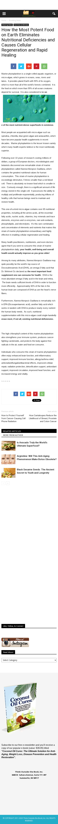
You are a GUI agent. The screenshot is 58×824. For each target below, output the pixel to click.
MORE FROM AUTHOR (13, 435)
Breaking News (7, 25)
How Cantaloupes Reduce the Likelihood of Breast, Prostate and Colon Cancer (43, 418)
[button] (54, 13)
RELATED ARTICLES (12, 431)
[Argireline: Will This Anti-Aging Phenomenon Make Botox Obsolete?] (8, 459)
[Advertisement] (29, 4)
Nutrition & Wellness (21, 25)
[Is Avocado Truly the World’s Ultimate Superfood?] (8, 446)
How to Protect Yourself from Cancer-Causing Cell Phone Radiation (13, 418)
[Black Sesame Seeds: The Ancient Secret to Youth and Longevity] (8, 473)
